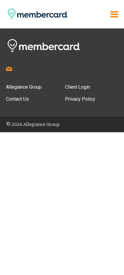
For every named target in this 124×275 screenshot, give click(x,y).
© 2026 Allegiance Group (33, 124)
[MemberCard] (36, 19)
